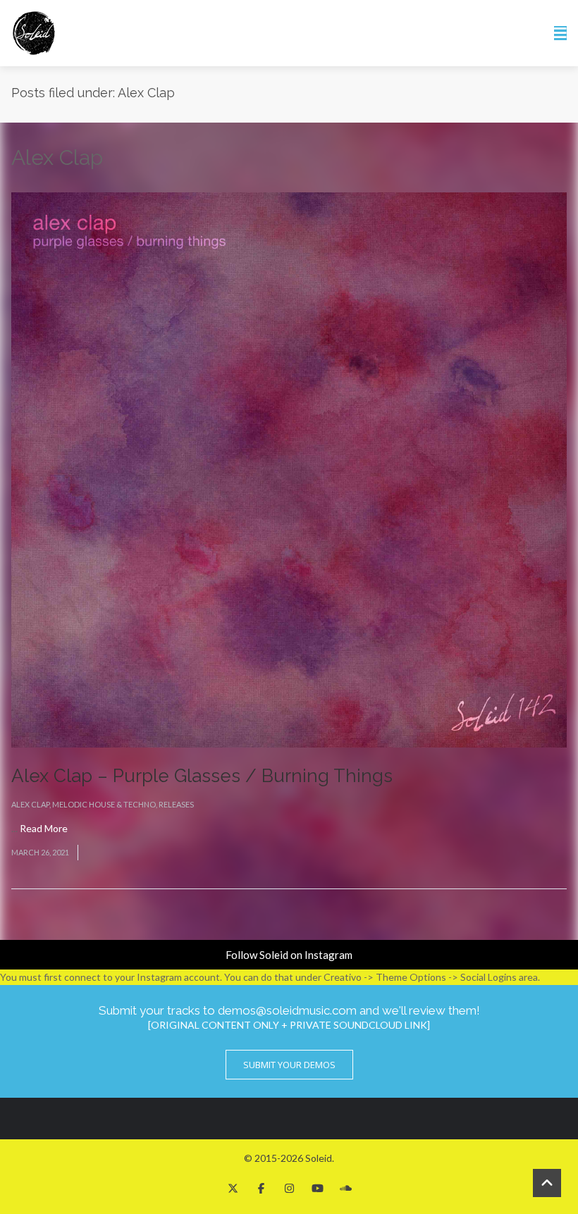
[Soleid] (33, 33)
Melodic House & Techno (104, 804)
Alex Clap (30, 804)
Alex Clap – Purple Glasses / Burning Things (202, 775)
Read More (44, 828)
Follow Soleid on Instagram (289, 954)
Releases (176, 804)
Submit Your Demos (289, 1064)
